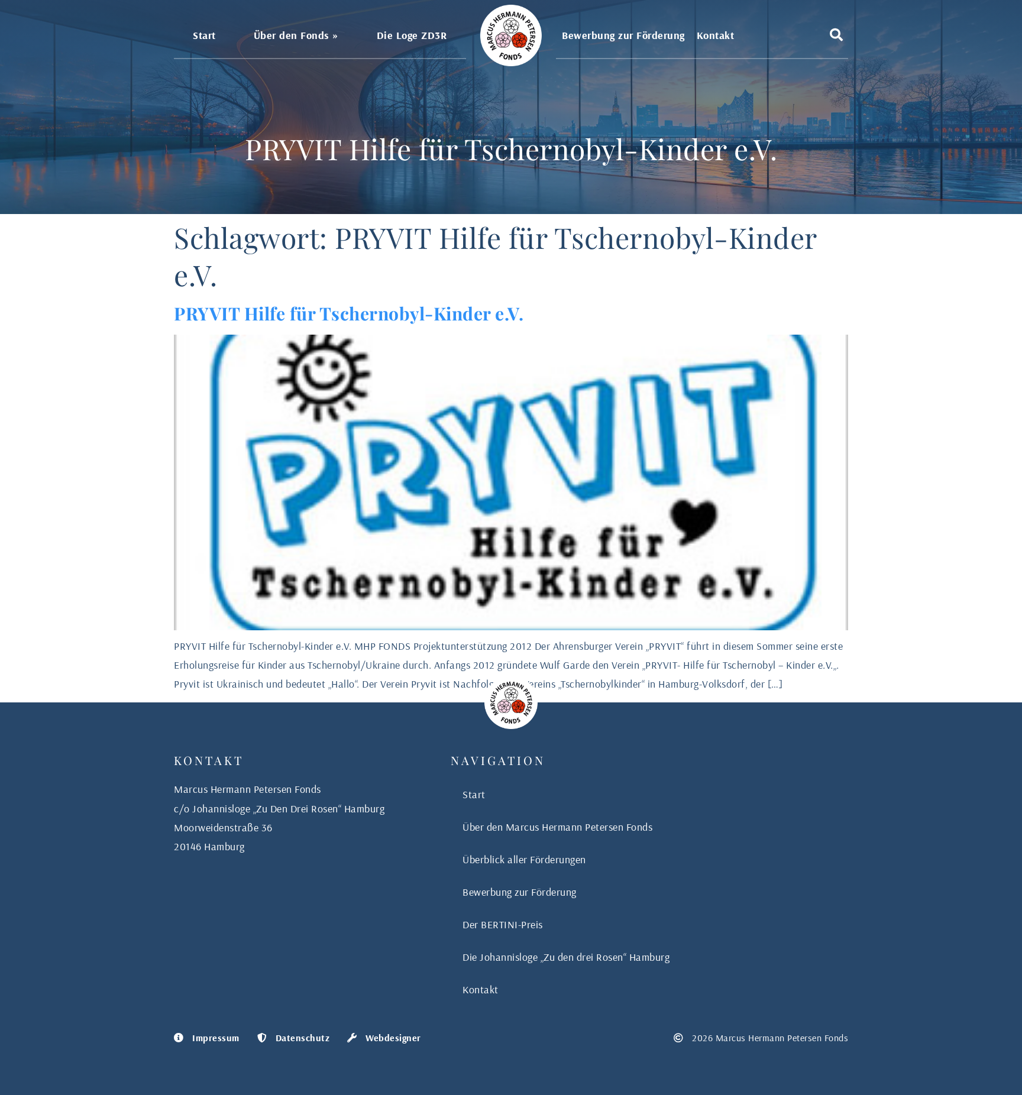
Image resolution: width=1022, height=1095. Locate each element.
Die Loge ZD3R (412, 35)
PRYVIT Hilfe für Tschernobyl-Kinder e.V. (348, 313)
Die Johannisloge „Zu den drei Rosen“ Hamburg (566, 957)
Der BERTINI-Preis (503, 924)
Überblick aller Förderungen (524, 859)
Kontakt (716, 35)
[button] (836, 35)
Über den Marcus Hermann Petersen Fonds (557, 827)
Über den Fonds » (296, 35)
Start (204, 35)
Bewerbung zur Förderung (623, 35)
